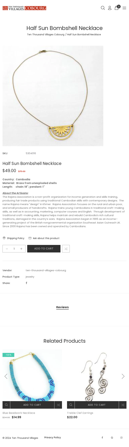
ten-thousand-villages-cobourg (46, 270)
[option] (32, 384)
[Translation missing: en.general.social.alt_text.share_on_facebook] (26, 283)
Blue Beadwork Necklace (19, 413)
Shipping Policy (15, 238)
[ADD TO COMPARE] (66, 248)
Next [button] (122, 376)
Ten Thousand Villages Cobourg (45, 34)
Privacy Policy (52, 437)
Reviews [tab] (62, 307)
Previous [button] (6, 376)
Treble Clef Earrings (80, 413)
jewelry (30, 276)
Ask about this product (46, 238)
